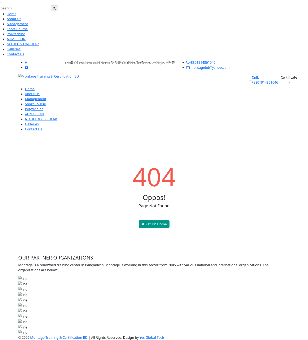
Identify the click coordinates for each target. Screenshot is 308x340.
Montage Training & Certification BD (59, 337)
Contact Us (15, 54)
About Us (14, 19)
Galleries (14, 49)
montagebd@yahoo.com (210, 67)
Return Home (156, 224)
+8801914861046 (202, 62)
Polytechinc (16, 34)
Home (11, 14)
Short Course (17, 29)
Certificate (289, 77)
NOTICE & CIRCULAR (23, 44)
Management (17, 24)
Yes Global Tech (152, 337)
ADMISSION (16, 39)
